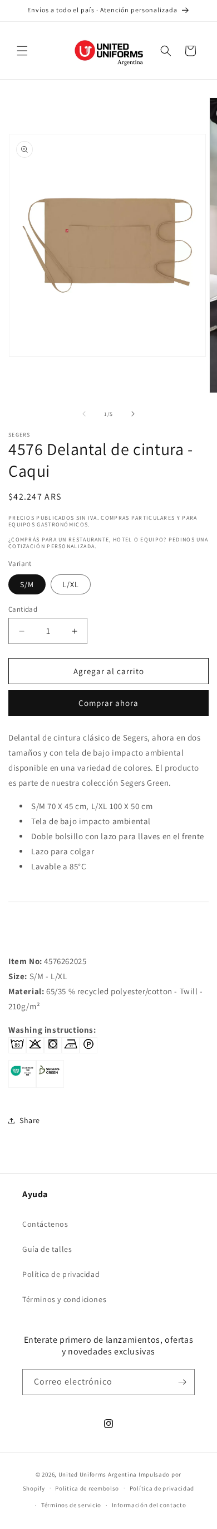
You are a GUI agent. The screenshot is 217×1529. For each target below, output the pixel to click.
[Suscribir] (182, 1382)
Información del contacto (149, 1505)
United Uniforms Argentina (97, 1474)
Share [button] (29, 1120)
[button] (22, 50)
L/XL (70, 584)
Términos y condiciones (64, 1299)
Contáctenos (45, 1224)
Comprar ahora (108, 703)
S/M (27, 584)
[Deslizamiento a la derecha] (133, 413)
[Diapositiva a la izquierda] (84, 413)
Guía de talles (47, 1249)
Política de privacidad (61, 1274)
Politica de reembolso (87, 1488)
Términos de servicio (71, 1505)
